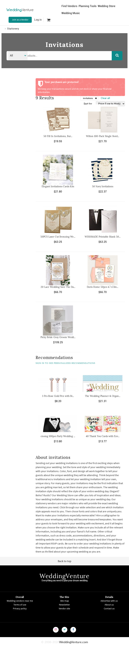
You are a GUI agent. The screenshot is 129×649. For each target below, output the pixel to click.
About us (109, 604)
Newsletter (64, 604)
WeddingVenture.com (73, 642)
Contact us (109, 608)
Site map (64, 600)
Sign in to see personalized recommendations (65, 363)
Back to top (64, 561)
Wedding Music (70, 13)
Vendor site (64, 608)
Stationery (13, 28)
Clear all (105, 98)
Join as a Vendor (20, 19)
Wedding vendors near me (20, 600)
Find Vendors (69, 6)
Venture (20, 10)
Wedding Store (106, 6)
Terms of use (19, 604)
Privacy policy (20, 608)
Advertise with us (109, 600)
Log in (38, 19)
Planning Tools (87, 6)
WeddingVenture (64, 576)
